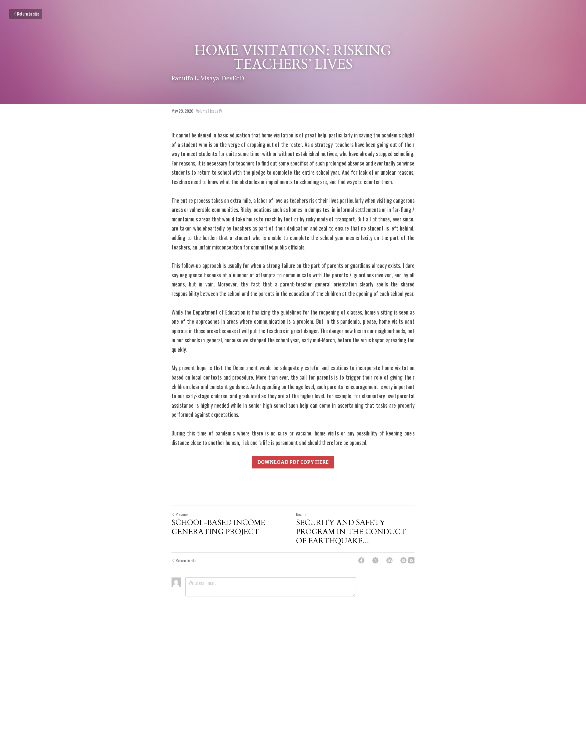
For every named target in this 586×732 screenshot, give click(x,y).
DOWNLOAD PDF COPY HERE (293, 462)
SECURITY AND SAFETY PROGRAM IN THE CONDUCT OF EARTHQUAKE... (351, 532)
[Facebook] (361, 560)
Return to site (28, 13)
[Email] (403, 560)
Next (299, 514)
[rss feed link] (411, 560)
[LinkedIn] (389, 560)
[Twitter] (375, 560)
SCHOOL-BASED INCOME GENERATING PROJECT (218, 527)
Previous (182, 514)
